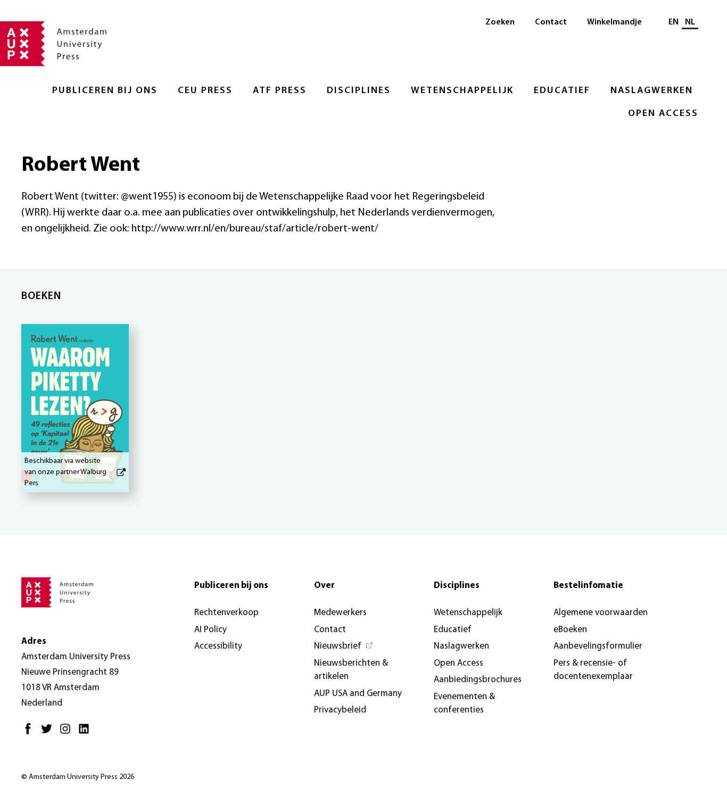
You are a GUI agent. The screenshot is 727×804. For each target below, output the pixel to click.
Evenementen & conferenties (464, 703)
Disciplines (359, 91)
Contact (551, 22)
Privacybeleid (340, 710)
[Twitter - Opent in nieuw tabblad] (49, 732)
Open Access (663, 114)
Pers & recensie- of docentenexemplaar (593, 670)
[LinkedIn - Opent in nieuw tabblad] (86, 732)
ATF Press (280, 91)
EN (673, 22)
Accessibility (218, 646)
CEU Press (205, 91)
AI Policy (210, 629)
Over (324, 585)
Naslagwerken (651, 91)
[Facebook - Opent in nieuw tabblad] (30, 732)
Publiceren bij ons (105, 91)
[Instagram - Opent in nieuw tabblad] (68, 732)
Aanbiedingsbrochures (478, 679)
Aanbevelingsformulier (597, 646)
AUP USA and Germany (358, 693)
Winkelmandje (614, 22)
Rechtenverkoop (226, 612)
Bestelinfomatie (588, 585)
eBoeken (570, 629)
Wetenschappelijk (462, 91)
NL (690, 22)
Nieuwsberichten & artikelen (351, 670)
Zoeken (500, 22)
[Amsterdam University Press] (53, 45)
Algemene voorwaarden (600, 612)
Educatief (562, 91)
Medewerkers (340, 612)
